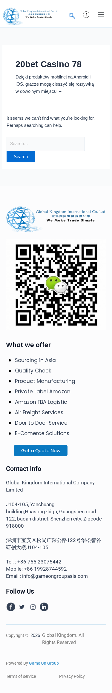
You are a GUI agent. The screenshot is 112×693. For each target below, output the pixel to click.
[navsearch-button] (72, 16)
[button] (101, 14)
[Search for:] (46, 143)
